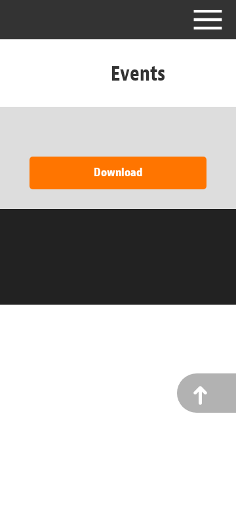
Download (118, 172)
